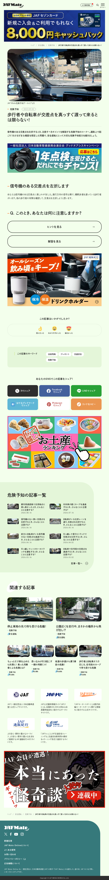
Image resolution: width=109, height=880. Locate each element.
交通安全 (78, 354)
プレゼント (65, 354)
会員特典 (52, 354)
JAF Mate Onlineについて (16, 845)
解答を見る (54, 241)
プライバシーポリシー (13, 859)
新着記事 (8, 841)
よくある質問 (9, 850)
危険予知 (52, 360)
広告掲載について (12, 863)
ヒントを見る (54, 227)
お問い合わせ (10, 854)
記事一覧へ (76, 563)
